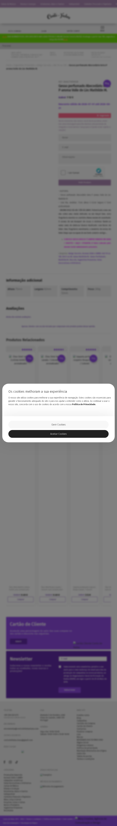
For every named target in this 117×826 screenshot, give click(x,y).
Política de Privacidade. (84, 404)
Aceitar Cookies (58, 433)
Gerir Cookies (58, 424)
